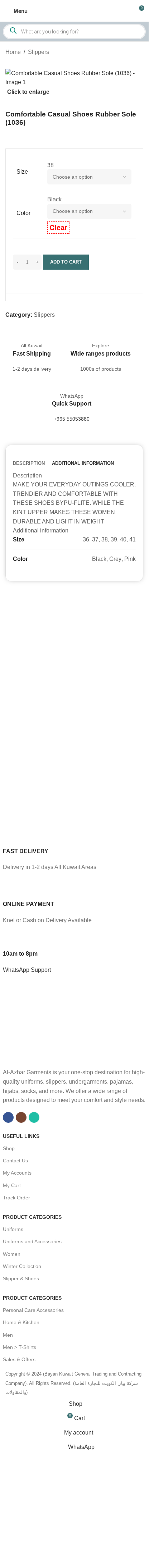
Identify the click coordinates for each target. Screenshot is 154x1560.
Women (11, 1254)
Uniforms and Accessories (32, 1241)
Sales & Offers (19, 1359)
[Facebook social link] (8, 1117)
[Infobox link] (74, 849)
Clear (58, 228)
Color (23, 213)
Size (22, 172)
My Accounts (17, 1173)
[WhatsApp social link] (34, 1117)
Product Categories (32, 1217)
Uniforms (13, 1229)
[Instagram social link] (21, 1117)
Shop (9, 1148)
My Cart (12, 1185)
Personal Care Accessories (33, 1310)
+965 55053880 (72, 419)
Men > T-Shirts (19, 1347)
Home (13, 52)
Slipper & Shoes (21, 1278)
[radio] (89, 165)
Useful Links (21, 1136)
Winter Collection (22, 1266)
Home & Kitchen (21, 1322)
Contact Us (15, 1160)
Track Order (16, 1197)
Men (8, 1335)
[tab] (29, 463)
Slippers (38, 52)
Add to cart (66, 262)
